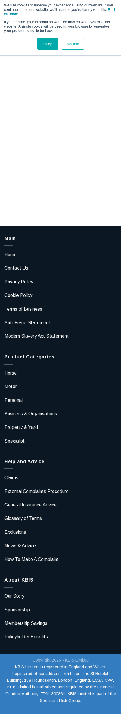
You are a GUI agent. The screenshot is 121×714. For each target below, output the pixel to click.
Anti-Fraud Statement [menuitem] (27, 322)
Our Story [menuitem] (14, 596)
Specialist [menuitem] (14, 440)
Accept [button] (47, 43)
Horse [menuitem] (10, 372)
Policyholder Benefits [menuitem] (26, 636)
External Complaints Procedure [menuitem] (36, 491)
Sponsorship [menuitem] (17, 609)
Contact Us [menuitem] (16, 268)
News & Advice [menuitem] (20, 545)
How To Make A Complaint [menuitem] (31, 559)
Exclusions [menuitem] (15, 532)
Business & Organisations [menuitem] (30, 413)
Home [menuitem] (10, 254)
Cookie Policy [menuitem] (18, 295)
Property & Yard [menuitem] (21, 427)
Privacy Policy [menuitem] (18, 281)
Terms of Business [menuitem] (23, 309)
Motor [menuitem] (10, 386)
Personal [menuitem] (13, 400)
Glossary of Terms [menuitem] (23, 518)
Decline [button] (73, 43)
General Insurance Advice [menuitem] (30, 504)
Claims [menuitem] (11, 477)
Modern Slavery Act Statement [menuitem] (36, 336)
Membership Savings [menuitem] (25, 623)
